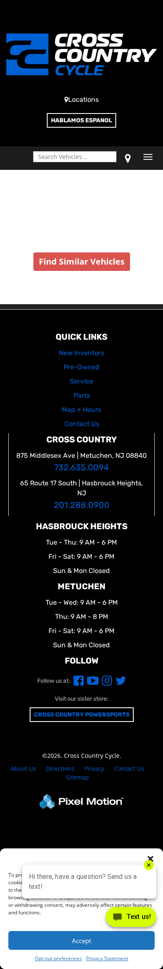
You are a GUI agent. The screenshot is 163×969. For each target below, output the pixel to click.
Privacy (94, 768)
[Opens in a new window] (128, 158)
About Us (23, 768)
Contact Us (129, 768)
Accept (81, 940)
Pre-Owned (81, 367)
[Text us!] (131, 919)
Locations (83, 99)
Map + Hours (81, 410)
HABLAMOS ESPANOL (81, 120)
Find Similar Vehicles (82, 261)
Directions (60, 768)
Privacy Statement (107, 958)
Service (81, 381)
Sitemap (77, 777)
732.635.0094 (81, 467)
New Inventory (81, 353)
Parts (82, 395)
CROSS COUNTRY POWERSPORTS (82, 714)
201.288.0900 (82, 505)
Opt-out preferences (58, 958)
